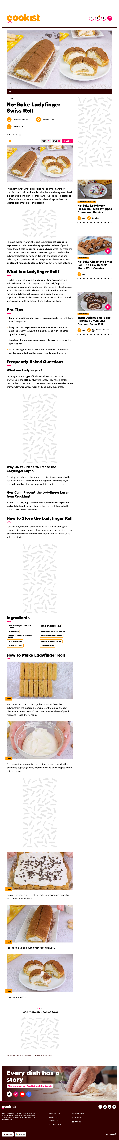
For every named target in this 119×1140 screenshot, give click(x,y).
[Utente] (103, 18)
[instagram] (15, 1094)
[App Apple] (8, 1134)
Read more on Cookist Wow (40, 1012)
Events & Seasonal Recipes (43, 1055)
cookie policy (54, 1117)
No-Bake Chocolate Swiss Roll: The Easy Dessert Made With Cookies (95, 265)
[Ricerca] (91, 18)
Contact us (53, 1121)
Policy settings (55, 1124)
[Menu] (109, 18)
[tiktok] (9, 1094)
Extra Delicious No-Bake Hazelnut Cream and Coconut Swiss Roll (94, 321)
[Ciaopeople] (111, 1134)
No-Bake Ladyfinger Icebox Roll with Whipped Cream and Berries (95, 209)
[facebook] (28, 1094)
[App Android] (20, 1134)
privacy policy (54, 1113)
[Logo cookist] (23, 18)
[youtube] (22, 1094)
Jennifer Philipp (15, 135)
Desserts (27, 1055)
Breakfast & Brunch (14, 1055)
